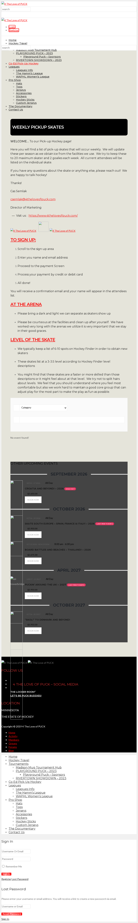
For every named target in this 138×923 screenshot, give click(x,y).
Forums (13, 746)
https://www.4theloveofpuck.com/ (53, 215)
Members (14, 739)
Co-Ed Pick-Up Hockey (23, 63)
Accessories (24, 93)
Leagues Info (24, 70)
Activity (13, 736)
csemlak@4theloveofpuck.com (33, 199)
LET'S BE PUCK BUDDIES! (26, 695)
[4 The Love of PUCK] (14, 3)
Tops (19, 86)
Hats (19, 83)
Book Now (33, 500)
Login (12, 26)
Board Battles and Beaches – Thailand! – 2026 (58, 549)
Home (13, 40)
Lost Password (20, 879)
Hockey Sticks (25, 99)
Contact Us (16, 109)
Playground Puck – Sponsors (42, 56)
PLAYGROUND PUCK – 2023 (34, 53)
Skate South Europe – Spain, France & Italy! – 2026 (60, 523)
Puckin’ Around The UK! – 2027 (45, 584)
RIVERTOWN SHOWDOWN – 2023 (39, 60)
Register (14, 30)
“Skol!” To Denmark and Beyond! (47, 619)
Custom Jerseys (26, 103)
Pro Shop (15, 80)
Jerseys (21, 90)
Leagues (14, 66)
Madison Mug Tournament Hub (36, 50)
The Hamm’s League (29, 73)
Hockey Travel (18, 43)
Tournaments (18, 764)
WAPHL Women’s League (32, 76)
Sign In (5, 918)
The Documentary (20, 106)
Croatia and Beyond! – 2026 (44, 488)
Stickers (21, 96)
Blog (11, 750)
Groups (13, 743)
